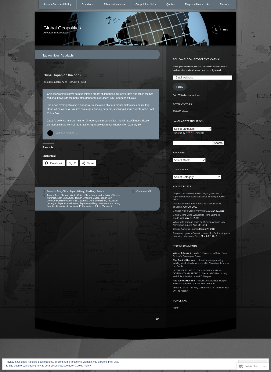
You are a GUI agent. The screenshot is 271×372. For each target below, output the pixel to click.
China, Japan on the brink (62, 75)
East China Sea (65, 198)
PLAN (82, 206)
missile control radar (109, 203)
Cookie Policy (83, 365)
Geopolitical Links (146, 4)
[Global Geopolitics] (135, 29)
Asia (59, 191)
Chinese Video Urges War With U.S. (191, 210)
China (65, 191)
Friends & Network (114, 4)
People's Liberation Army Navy (62, 206)
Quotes (170, 4)
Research (225, 4)
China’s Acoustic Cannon (186, 229)
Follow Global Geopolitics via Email (197, 59)
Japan (73, 191)
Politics (100, 191)
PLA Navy (90, 191)
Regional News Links (197, 4)
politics (89, 206)
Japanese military (88, 203)
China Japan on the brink (97, 195)
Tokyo (98, 206)
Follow (179, 86)
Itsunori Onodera (83, 198)
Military (80, 191)
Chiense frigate (68, 195)
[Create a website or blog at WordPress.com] (157, 319)
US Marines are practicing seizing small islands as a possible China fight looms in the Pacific (201, 263)
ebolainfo (177, 287)
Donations (88, 4)
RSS (225, 29)
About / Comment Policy (57, 4)
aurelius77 (59, 82)
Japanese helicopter (68, 203)
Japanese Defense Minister (92, 200)
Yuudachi (107, 206)
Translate (199, 133)
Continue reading (66, 133)
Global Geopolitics (62, 27)
